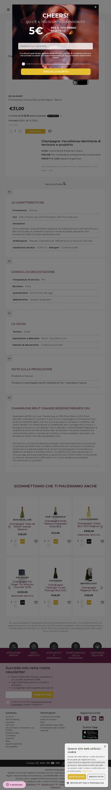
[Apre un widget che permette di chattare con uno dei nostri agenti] (14, 785)
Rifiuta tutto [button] (96, 776)
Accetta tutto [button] (77, 776)
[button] (86, 782)
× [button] (105, 746)
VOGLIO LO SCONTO (55, 71)
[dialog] (86, 765)
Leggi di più (87, 771)
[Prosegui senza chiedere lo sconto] (95, 7)
